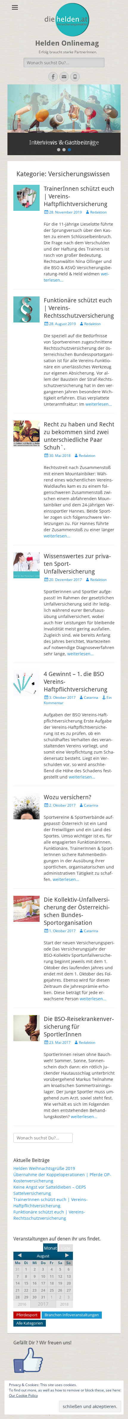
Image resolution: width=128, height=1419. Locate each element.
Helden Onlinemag (67, 43)
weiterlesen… (98, 404)
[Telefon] (75, 76)
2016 (22, 1304)
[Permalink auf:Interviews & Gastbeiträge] (64, 108)
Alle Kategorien (29, 1323)
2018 (64, 1304)
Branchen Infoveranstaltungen (72, 1314)
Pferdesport (27, 1314)
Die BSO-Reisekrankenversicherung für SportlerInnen (79, 1026)
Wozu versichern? (67, 797)
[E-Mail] (64, 76)
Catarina (91, 697)
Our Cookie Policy (23, 1395)
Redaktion (98, 212)
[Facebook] (53, 76)
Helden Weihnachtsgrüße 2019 (44, 1168)
